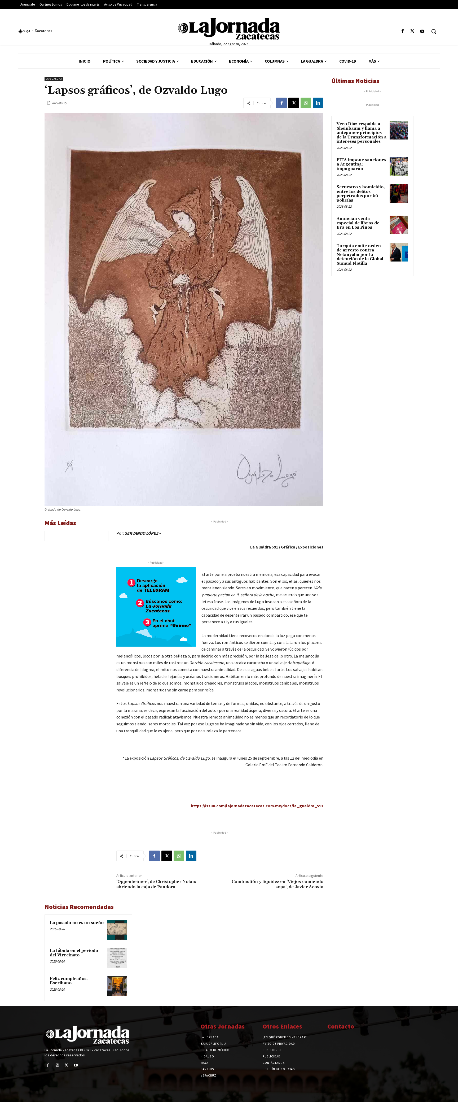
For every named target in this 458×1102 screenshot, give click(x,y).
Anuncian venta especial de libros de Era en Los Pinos (358, 223)
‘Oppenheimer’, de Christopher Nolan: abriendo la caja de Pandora (156, 884)
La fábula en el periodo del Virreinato (74, 953)
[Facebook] (402, 31)
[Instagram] (57, 1065)
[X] (412, 31)
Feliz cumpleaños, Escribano (69, 981)
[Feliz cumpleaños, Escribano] (117, 986)
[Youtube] (422, 31)
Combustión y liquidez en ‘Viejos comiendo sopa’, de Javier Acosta (277, 884)
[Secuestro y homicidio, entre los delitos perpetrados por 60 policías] (399, 193)
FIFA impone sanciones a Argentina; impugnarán (361, 164)
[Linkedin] (318, 103)
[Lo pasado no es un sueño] (117, 930)
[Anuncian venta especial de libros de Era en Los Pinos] (399, 225)
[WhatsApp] (306, 103)
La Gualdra (54, 78)
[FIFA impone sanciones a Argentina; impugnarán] (399, 166)
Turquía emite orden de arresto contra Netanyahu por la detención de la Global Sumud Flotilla (360, 254)
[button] (433, 31)
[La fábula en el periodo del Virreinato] (117, 958)
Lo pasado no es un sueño (77, 922)
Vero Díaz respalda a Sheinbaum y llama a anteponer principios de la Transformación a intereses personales (361, 132)
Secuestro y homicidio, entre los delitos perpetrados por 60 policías (361, 194)
